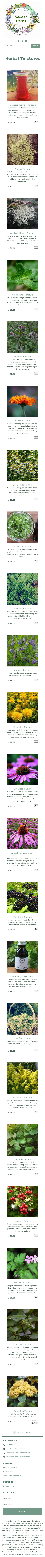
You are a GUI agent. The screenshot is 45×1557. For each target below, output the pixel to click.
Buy (36, 121)
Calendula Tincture (23, 421)
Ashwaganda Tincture (22, 295)
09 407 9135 (11, 1445)
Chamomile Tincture (22, 485)
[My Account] (19, 41)
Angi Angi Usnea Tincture (22, 233)
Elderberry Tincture (22, 917)
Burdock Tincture (22, 357)
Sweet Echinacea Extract (22, 853)
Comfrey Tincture (22, 670)
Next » (28, 1432)
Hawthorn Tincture (23, 1221)
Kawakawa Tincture (22, 1344)
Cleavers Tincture (22, 608)
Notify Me (35, 1423)
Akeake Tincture (22, 169)
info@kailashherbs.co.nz (15, 1449)
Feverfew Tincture (22, 1038)
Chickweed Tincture (22, 547)
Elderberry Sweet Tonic (22, 976)
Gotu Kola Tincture (22, 1159)
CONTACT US (8, 1471)
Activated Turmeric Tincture (22, 105)
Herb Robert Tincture (23, 1283)
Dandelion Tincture (22, 727)
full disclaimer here (34, 1554)
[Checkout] (26, 41)
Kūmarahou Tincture (22, 1411)
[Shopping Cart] (22, 41)
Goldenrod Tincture (22, 1097)
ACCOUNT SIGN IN (10, 1486)
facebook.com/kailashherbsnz (18, 1453)
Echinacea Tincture (22, 789)
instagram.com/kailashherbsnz (18, 1457)
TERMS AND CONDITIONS (12, 1475)
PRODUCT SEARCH (10, 1467)
